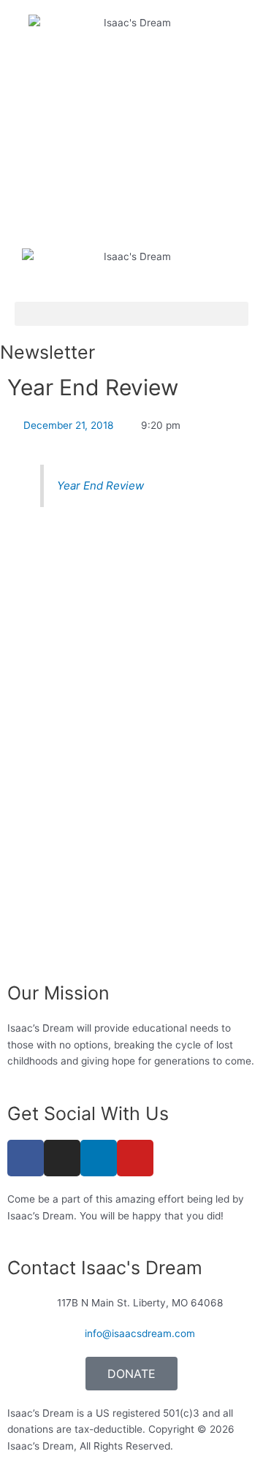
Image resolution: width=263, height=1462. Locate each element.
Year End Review (100, 485)
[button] (131, 314)
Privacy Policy (209, 1446)
